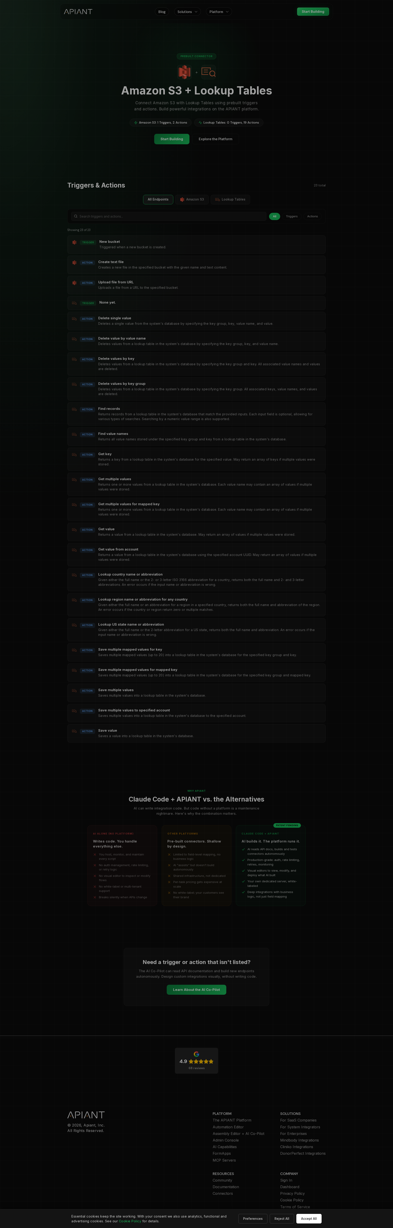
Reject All (282, 1218)
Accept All (309, 1218)
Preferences (253, 1218)
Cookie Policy (130, 1221)
